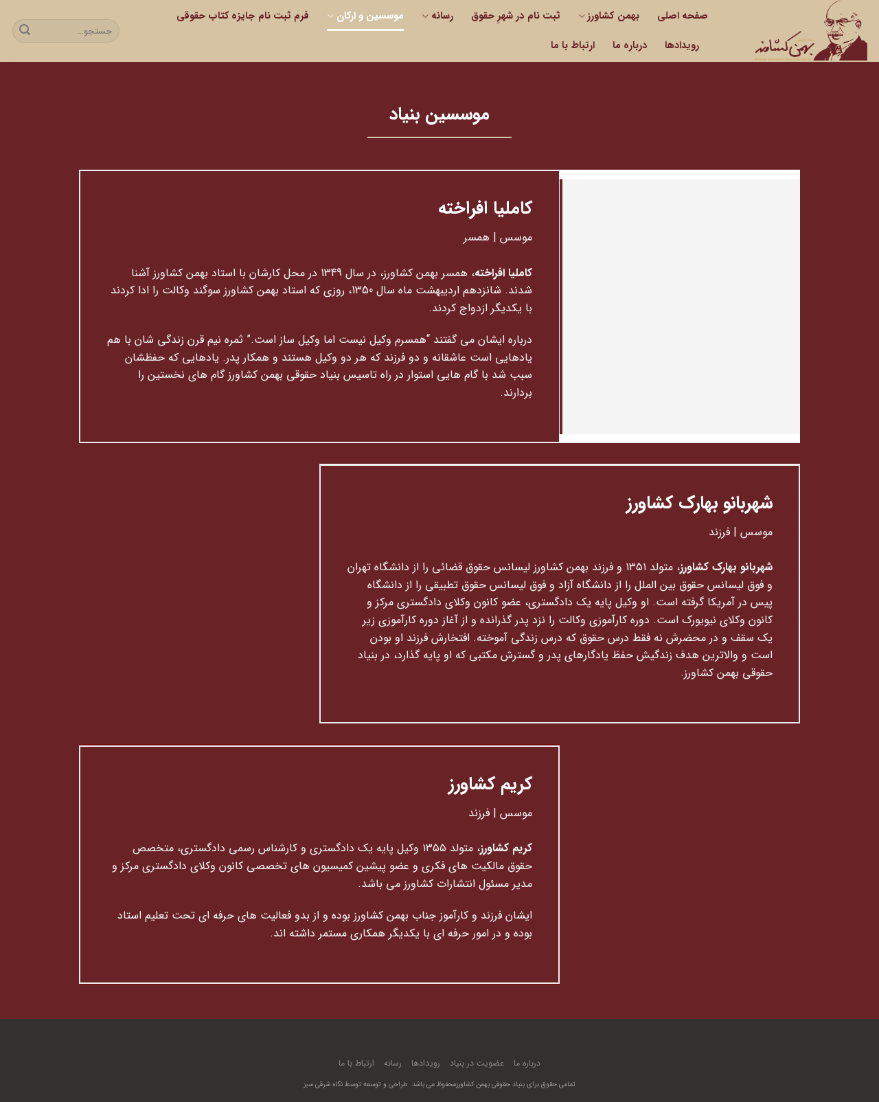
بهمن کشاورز (613, 16)
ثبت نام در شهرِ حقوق (515, 16)
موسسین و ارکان (370, 16)
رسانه (442, 16)
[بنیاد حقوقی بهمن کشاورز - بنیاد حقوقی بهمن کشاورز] (799, 31)
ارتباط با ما (573, 46)
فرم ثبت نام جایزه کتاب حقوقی (242, 16)
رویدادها (682, 46)
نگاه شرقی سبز (323, 1084)
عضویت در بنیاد (477, 1063)
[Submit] (24, 31)
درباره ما (630, 46)
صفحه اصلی (682, 16)
